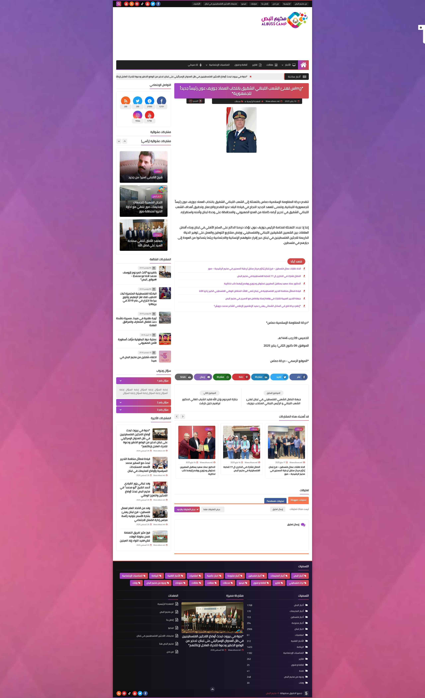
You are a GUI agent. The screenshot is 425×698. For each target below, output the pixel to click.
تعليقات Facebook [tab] (275, 501)
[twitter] (153, 3)
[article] (210, 398)
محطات (238, 101)
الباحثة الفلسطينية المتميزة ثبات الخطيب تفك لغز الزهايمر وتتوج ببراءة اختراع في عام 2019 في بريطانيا (138, 298)
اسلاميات (193, 576)
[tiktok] (142, 3)
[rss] (131, 3)
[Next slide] (176, 416)
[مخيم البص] (285, 20)
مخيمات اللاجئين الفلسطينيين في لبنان (221, 4)
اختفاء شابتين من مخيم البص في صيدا (138, 359)
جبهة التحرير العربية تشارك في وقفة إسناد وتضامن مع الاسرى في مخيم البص (263, 298)
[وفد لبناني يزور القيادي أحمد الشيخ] (160, 487)
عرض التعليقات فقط (212, 509)
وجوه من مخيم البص (156, 583)
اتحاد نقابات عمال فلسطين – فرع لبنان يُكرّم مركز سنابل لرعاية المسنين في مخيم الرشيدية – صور (254, 268)
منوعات (179, 583)
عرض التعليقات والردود (186, 509)
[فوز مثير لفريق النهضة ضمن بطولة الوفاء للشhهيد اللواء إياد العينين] (160, 536)
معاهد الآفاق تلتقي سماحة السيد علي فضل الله (145, 209)
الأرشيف (196, 4)
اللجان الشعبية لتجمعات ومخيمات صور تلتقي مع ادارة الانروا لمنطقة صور (144, 172)
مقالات (269, 65)
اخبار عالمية (212, 576)
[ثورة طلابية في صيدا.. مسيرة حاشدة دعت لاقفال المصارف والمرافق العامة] (165, 318)
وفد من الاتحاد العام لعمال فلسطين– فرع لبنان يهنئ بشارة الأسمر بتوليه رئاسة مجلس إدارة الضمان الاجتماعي (144, 513)
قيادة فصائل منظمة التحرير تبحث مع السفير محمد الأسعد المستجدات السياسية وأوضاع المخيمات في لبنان (144, 464)
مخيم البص (271, 693)
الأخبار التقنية (174, 576)
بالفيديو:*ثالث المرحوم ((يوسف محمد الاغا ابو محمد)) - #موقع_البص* (140, 276)
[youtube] (147, 3)
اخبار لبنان (299, 629)
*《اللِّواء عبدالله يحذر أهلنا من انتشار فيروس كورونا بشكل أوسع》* (146, 241)
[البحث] (118, 3)
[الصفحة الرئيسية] (303, 64)
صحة (301, 671)
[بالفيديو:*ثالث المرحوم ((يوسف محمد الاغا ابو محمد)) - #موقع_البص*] (165, 272)
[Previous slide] (124, 141)
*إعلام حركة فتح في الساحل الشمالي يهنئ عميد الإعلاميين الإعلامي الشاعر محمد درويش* (257, 306)
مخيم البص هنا (166, 644)
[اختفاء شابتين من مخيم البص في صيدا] (165, 357)
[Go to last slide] (182, 416)
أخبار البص (298, 576)
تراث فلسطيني (296, 583)
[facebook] (158, 3)
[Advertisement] (176, 33)
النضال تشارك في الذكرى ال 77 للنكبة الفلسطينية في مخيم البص (269, 276)
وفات (134, 583)
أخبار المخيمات (278, 576)
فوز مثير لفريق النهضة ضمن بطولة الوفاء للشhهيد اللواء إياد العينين (135, 536)
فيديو (243, 4)
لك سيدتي (193, 65)
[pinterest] (137, 3)
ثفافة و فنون (241, 65)
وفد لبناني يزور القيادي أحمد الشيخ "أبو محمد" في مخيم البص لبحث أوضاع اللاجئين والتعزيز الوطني (144, 489)
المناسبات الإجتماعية (219, 65)
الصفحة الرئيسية (253, 101)
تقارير (254, 65)
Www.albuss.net (234, 650)
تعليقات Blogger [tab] (298, 500)
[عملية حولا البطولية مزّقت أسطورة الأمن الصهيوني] (165, 339)
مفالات (210, 583)
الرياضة (155, 576)
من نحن (276, 4)
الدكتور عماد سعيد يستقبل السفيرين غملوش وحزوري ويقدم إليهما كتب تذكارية (262, 283)
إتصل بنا (264, 4)
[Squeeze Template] (306, 693)
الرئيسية (286, 4)
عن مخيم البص (301, 4)
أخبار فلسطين (255, 576)
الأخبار (288, 65)
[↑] (212, 689)
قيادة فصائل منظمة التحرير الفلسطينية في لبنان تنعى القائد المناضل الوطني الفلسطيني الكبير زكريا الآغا (250, 291)
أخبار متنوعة (233, 576)
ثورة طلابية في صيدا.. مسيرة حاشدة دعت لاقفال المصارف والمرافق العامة (136, 322)
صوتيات (254, 4)
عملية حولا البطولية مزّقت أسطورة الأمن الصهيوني (137, 341)
